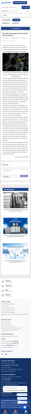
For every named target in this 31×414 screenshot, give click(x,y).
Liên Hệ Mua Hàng (5, 306)
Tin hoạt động (16, 20)
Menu (5, 15)
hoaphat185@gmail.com (9, 347)
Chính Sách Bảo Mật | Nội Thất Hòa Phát (9, 330)
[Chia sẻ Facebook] (8, 41)
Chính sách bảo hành (5, 322)
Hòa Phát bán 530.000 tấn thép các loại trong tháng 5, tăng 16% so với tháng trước (15, 210)
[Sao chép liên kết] (14, 41)
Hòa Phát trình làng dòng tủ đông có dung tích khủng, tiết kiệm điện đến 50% (15, 261)
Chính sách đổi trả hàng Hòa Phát (8, 326)
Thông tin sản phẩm (6, 20)
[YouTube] (6, 354)
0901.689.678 (8, 379)
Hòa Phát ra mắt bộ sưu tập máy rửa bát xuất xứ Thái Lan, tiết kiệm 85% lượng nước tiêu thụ (15, 235)
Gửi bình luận (24, 175)
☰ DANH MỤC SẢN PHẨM (20, 2)
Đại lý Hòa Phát (15, 23)
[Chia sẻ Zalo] (11, 41)
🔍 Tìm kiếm (26, 7)
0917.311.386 (15, 365)
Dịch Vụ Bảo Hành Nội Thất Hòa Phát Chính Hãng (11, 328)
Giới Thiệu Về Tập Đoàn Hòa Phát (8, 312)
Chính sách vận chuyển (6, 324)
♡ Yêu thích (28, 11)
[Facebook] (2, 354)
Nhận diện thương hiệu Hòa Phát (7, 308)
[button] (5, 226)
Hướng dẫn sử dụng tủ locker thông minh (9, 336)
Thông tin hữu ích (5, 23)
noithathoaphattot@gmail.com (11, 385)
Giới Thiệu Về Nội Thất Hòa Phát (7, 310)
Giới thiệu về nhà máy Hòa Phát (7, 304)
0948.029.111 (8, 365)
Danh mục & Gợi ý (16, 28)
